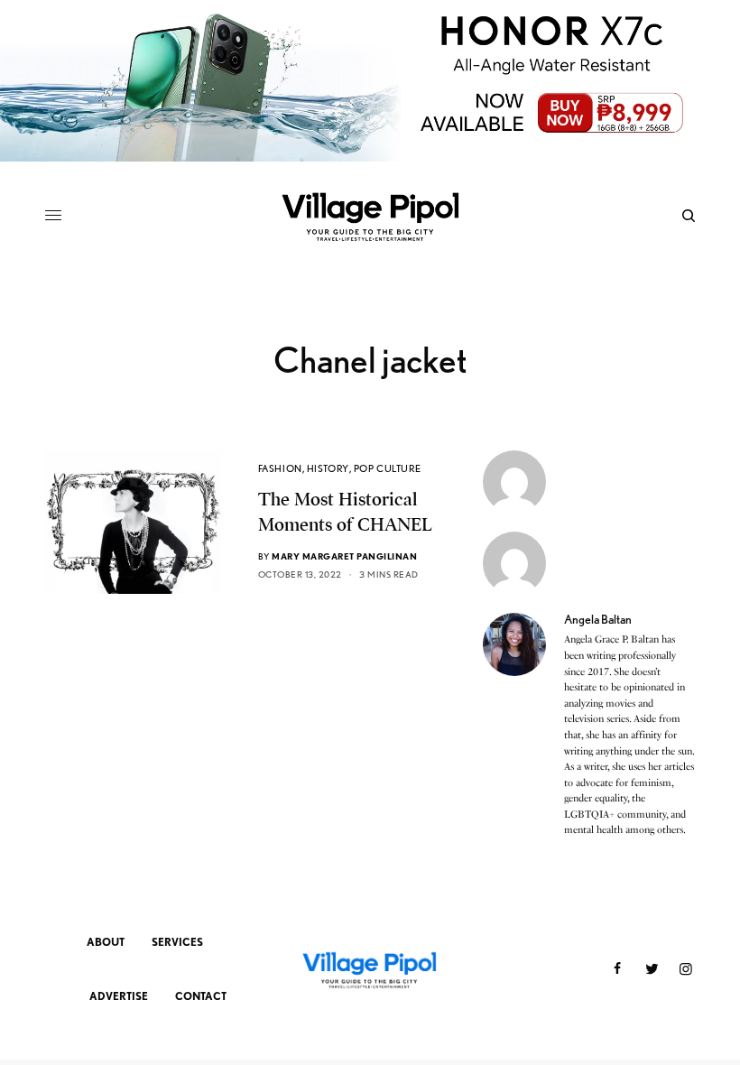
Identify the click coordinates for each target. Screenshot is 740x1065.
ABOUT (106, 942)
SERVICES (177, 942)
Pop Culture (387, 468)
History (328, 468)
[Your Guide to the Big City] (370, 216)
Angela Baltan (598, 619)
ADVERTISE (118, 996)
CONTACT (201, 996)
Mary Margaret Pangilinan (344, 556)
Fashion (280, 468)
